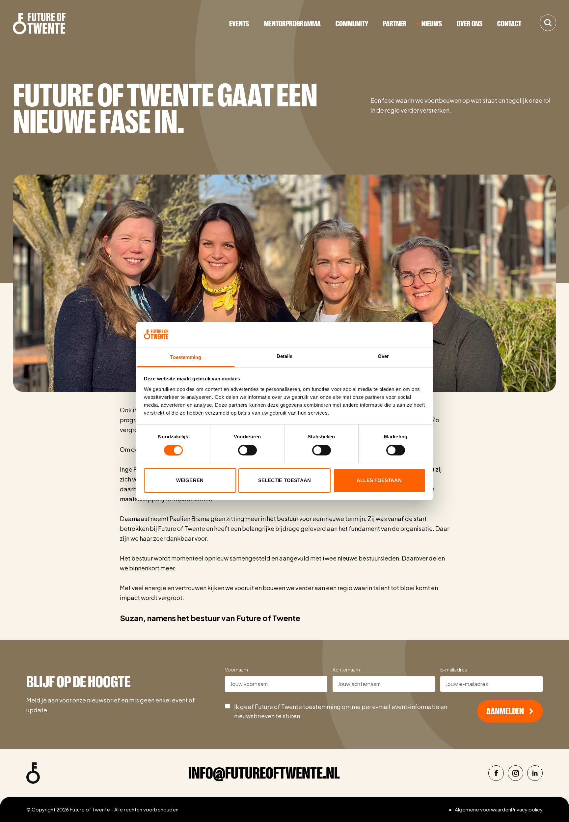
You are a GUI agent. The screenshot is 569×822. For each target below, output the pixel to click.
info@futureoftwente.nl (264, 773)
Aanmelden (505, 711)
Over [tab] (383, 356)
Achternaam (346, 669)
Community (352, 23)
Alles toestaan (379, 480)
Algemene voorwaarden (483, 809)
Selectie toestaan (284, 480)
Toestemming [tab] (185, 357)
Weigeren (189, 480)
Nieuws (431, 23)
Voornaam (236, 669)
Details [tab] (285, 356)
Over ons (469, 23)
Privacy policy (527, 809)
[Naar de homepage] (39, 24)
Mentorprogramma (292, 23)
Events (239, 23)
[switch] (247, 450)
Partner (395, 23)
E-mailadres (453, 669)
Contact (509, 23)
